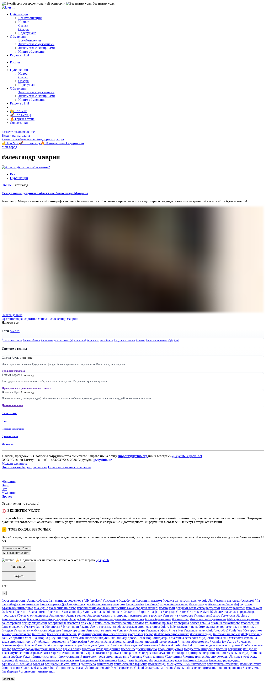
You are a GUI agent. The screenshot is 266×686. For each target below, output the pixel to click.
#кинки (199, 615)
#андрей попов (133, 641)
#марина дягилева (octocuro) (234, 600)
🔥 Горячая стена (53, 143)
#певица (31, 638)
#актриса (152, 630)
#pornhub (49, 667)
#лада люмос (38, 611)
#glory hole (168, 626)
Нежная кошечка (12, 405)
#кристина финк (150, 611)
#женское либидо (202, 619)
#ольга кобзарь (31, 667)
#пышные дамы (110, 619)
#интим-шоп (46, 671)
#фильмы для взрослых (145, 615)
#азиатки (239, 608)
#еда (102, 656)
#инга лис (39, 634)
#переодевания (210, 645)
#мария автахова (95, 652)
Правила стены (10, 436)
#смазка (140, 340)
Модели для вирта (14, 463)
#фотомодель (200, 641)
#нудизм (184, 641)
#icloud (139, 667)
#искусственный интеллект (78, 656)
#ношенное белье (14, 619)
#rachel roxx (190, 645)
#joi (176, 340)
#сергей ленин (37, 619)
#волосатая (95, 641)
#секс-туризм (231, 645)
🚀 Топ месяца (30, 143)
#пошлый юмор (155, 641)
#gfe (170, 340)
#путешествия (20, 652)
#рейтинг (21, 611)
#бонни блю (180, 619)
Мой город (9, 147)
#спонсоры (103, 623)
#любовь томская (124, 626)
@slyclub (102, 560)
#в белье (227, 604)
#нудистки (206, 638)
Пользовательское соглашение (69, 467)
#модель (7, 630)
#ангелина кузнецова (178, 615)
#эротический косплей (67, 652)
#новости (32, 604)
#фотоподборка (12, 319)
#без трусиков (252, 630)
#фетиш (221, 649)
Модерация (8, 444)
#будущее (54, 630)
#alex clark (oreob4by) (213, 630)
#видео (67, 630)
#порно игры (11, 667)
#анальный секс (185, 667)
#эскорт (226, 608)
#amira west (254, 608)
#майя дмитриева (83, 664)
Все (12, 174)
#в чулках (244, 641)
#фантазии (9, 608)
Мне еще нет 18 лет (15, 552)
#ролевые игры (133, 619)
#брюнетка (52, 626)
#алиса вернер (76, 615)
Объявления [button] (18, 36)
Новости (24, 21)
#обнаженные (148, 645)
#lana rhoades (135, 604)
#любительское (251, 645)
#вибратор (213, 615)
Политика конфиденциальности (24, 467)
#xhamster (201, 660)
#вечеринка (50, 660)
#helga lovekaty (251, 634)
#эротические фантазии (94, 608)
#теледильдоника (108, 649)
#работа (188, 660)
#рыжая (167, 623)
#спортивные (57, 623)
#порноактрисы (149, 626)
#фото (164, 630)
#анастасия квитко (156, 340)
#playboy (54, 619)
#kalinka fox (218, 641)
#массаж (36, 660)
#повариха (181, 623)
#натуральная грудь (236, 652)
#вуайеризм (10, 671)
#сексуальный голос (159, 667)
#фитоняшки (70, 626)
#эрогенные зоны (12, 340)
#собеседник (250, 623)
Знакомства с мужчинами (36, 44)
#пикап (221, 619)
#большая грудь (201, 634)
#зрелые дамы (40, 652)
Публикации (19, 178)
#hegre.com (17, 604)
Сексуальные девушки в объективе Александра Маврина (45, 193)
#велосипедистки (133, 649)
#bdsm (163, 608)
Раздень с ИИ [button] (19, 55)
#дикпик (104, 645)
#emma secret (179, 604)
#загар (231, 641)
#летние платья (193, 656)
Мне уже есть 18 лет (16, 548)
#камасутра (137, 630)
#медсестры (192, 649)
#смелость (228, 615)
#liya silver (176, 630)
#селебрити (106, 340)
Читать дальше (12, 315)
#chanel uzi (69, 634)
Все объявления (29, 40)
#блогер (93, 619)
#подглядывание (117, 656)
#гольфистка (138, 664)
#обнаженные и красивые (237, 626)
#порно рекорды (216, 656)
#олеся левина (200, 623)
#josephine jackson (74, 619)
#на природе (198, 604)
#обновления (94, 667)
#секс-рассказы (101, 626)
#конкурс (212, 626)
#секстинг (131, 611)
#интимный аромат (226, 634)
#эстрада (169, 611)
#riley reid (87, 623)
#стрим (181, 611)
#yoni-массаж (92, 611)
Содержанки (75, 143)
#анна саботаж (31, 340)
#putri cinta (121, 664)
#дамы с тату (72, 649)
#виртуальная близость (30, 630)
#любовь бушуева (157, 604)
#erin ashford (113, 641)
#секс (39, 645)
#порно (67, 638)
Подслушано (27, 33)
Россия (15, 62)
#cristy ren (141, 660)
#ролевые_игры (70, 645)
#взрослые (93, 340)
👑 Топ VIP (10, 143)
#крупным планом (124, 340)
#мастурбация (34, 626)
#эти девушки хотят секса (187, 608)
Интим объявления (31, 51)
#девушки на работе (190, 626)
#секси (172, 641)
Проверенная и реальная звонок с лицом (26, 388)
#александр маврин (64, 319)
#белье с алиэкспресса (32, 615)
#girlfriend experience (119, 667)
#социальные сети (57, 664)
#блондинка (173, 656)
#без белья (54, 634)
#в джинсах (153, 623)
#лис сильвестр (12, 626)
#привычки (57, 615)
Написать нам (9, 413)
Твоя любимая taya (14, 370)
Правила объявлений (13, 428)
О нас (5, 421)
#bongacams (130, 652)
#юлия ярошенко (248, 619)
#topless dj (243, 615)
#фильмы (114, 652)
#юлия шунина (153, 656)
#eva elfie (165, 652)
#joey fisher (135, 634)
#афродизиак (243, 604)
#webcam (117, 645)
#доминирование (90, 634)
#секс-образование (158, 619)
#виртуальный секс (48, 649)
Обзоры (23, 29)
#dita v (231, 619)
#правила (156, 660)
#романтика (180, 634)
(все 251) (15, 331)
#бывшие (214, 604)
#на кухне (41, 608)
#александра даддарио (224, 660)
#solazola (8, 611)
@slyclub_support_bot (187, 456)
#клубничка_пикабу (113, 638)
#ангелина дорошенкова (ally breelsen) (63, 340)
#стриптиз (235, 649)
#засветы (73, 623)
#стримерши (28, 671)
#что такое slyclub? (200, 611)
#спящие (136, 656)
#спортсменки (207, 667)
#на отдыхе (126, 660)
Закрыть (19, 576)
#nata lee (110, 630)
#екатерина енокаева (16, 634)
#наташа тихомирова (225, 623)
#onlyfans (235, 630)
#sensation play (72, 611)
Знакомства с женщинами (36, 48)
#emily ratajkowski (34, 623)
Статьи (23, 25)
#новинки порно (21, 641)
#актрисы (191, 630)
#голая (29, 645)
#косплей (91, 638)
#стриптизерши (228, 664)
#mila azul (221, 638)
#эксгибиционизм (36, 656)
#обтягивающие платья (127, 623)
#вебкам (16, 656)
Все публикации (30, 18)
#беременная (108, 660)
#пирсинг (208, 649)
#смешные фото (13, 645)
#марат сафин (69, 660)
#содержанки (148, 652)
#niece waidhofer (170, 645)
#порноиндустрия (170, 649)
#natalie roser (163, 634)
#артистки (213, 608)
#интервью (25, 608)
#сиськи (43, 319)
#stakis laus (51, 645)
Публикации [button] (19, 14)
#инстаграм (105, 664)
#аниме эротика (13, 638)
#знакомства (95, 630)
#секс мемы (251, 667)
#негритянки (89, 660)
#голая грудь (237, 611)
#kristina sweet (239, 656)
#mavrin (78, 638)
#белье (6, 649)
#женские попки (115, 634)
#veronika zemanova (184, 638)
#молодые (90, 645)
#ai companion (11, 623)
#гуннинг (22, 660)
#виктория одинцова (187, 652)
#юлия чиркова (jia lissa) (57, 604)
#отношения (60, 641)
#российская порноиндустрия (149, 638)
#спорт (212, 664)
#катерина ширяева (62, 608)
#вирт (53, 656)
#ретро (148, 634)
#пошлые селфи (98, 615)
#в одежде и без (85, 604)
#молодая (131, 645)
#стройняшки (212, 652)
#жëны (84, 626)
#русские (79, 630)
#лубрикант (42, 641)
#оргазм (38, 664)
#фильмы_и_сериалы (17, 664)
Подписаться (19, 566)
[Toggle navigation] (13, 8)
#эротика (30, 319)
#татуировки (120, 615)
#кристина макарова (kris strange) (134, 608)
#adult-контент (112, 611)
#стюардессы (172, 660)
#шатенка (221, 611)
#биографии (78, 641)
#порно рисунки (49, 638)
